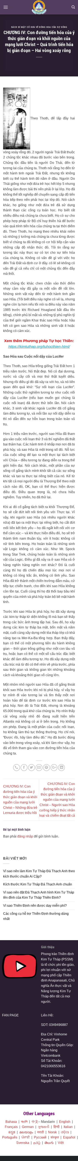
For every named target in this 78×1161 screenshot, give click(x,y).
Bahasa (11, 1121)
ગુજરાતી (43, 1127)
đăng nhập (25, 836)
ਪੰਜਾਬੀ (25, 1137)
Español (69, 1137)
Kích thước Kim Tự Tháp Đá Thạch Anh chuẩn (37, 884)
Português (9, 1137)
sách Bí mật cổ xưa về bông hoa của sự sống (39, 27)
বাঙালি (24, 1121)
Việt (61, 1142)
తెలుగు (49, 1142)
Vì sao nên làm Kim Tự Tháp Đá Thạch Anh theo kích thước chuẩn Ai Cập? (39, 873)
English (64, 1121)
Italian (68, 1127)
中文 (35, 1121)
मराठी (40, 1132)
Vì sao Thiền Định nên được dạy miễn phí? (35, 905)
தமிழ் (36, 1142)
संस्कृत (55, 1137)
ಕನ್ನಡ (11, 1132)
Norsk (52, 1132)
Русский (40, 1137)
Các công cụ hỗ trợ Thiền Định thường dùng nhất (36, 916)
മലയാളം (26, 1132)
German (28, 1127)
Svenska (22, 1142)
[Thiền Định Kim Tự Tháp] (39, 7)
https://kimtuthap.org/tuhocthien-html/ (39, 347)
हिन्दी (56, 1127)
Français (11, 1127)
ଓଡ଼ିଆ (65, 1132)
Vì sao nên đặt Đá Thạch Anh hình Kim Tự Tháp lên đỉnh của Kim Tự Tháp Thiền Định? (38, 895)
